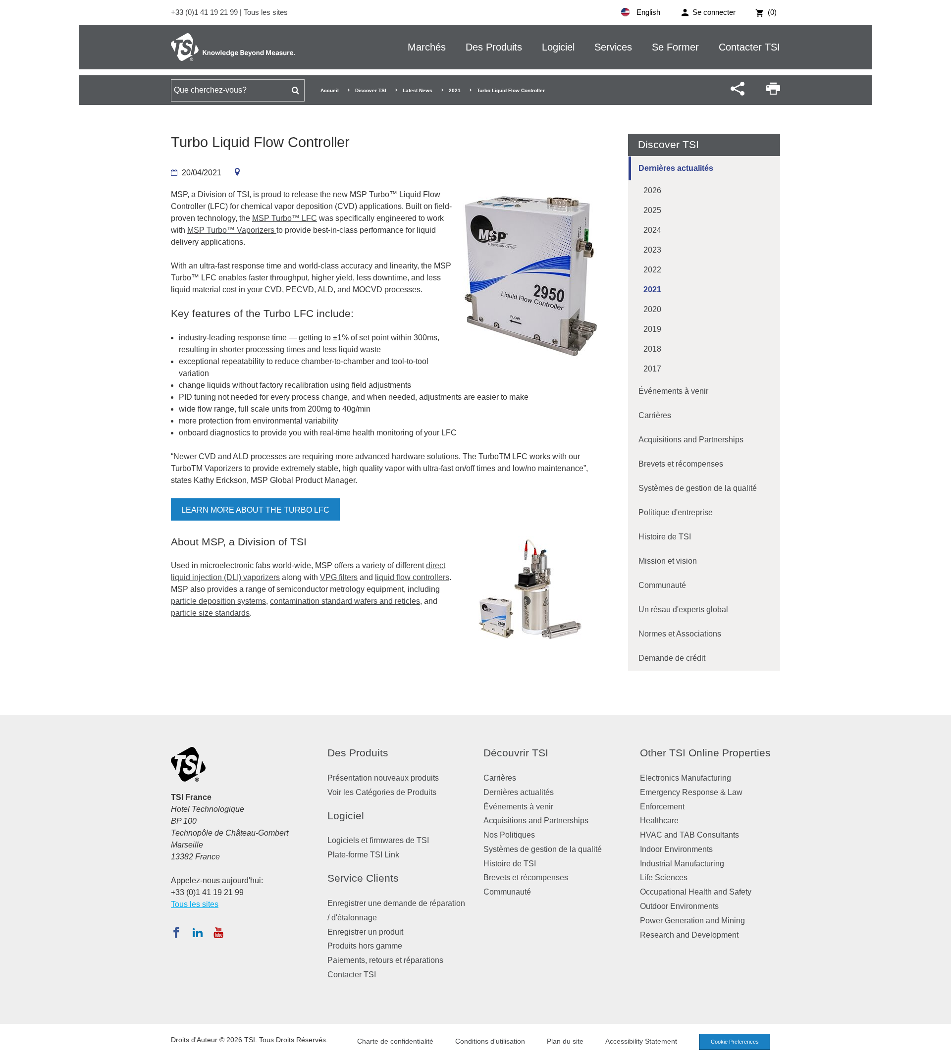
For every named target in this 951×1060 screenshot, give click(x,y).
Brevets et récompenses (680, 464)
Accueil (329, 90)
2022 (652, 269)
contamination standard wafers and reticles (345, 601)
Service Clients (363, 878)
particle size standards (210, 613)
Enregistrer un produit (365, 932)
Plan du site (565, 1041)
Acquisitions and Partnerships (690, 439)
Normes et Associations (679, 634)
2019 (652, 329)
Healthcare (659, 820)
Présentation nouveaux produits (383, 778)
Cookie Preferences (735, 1042)
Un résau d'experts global (683, 609)
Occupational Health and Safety (695, 892)
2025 (652, 210)
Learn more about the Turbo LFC (255, 510)
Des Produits (494, 47)
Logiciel (558, 47)
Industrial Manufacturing (682, 863)
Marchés (427, 47)
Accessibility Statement (641, 1041)
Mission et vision (667, 561)
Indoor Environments (676, 849)
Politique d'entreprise (675, 512)
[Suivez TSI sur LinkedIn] (197, 932)
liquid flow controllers (412, 577)
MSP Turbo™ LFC (284, 218)
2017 (652, 369)
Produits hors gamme (364, 946)
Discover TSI (370, 90)
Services (613, 47)
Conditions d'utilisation (490, 1041)
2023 (652, 250)
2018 (652, 349)
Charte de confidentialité (395, 1041)
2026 (652, 190)
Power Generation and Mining (692, 920)
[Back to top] (938, 1047)
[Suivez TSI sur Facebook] (176, 932)
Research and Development (689, 935)
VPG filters (339, 577)
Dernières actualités (675, 168)
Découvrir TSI (515, 752)
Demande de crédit (671, 658)
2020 (652, 309)
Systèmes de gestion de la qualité (697, 488)
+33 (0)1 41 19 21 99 (205, 12)
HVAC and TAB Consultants (689, 835)
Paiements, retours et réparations (385, 960)
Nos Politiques (509, 835)
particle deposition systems (218, 601)
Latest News (417, 90)
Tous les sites (266, 12)
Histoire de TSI (664, 536)
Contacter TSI (749, 47)
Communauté (662, 585)
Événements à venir (673, 391)
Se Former (675, 47)
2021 (455, 90)
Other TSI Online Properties (705, 752)
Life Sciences (663, 877)
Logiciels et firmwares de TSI (378, 840)
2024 (652, 230)
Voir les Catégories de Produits (381, 792)
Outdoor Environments (679, 906)
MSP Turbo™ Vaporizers (231, 230)
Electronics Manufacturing (685, 778)
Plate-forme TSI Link (363, 854)
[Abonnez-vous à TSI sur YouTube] (218, 932)
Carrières (654, 415)
